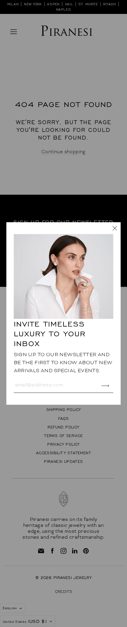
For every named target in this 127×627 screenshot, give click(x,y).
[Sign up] (105, 385)
